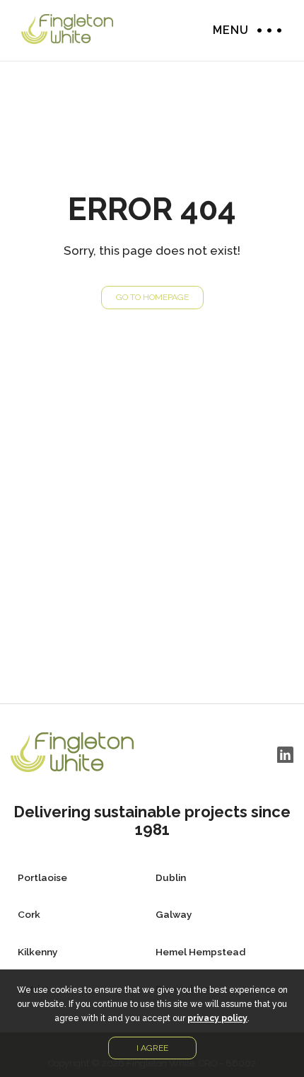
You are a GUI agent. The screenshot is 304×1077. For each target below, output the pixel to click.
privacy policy (217, 1018)
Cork (29, 914)
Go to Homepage (152, 297)
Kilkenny (37, 951)
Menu (266, 30)
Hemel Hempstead (200, 951)
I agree (152, 1048)
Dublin (171, 877)
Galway (174, 914)
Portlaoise (42, 877)
